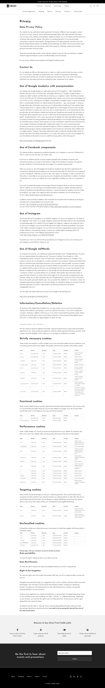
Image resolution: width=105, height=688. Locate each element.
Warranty (58, 11)
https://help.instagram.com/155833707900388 (39, 235)
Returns (49, 11)
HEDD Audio (55, 684)
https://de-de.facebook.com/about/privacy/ (39, 195)
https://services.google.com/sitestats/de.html (34, 296)
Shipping (41, 11)
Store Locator (78, 11)
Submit (74, 659)
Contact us (67, 11)
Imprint (37, 676)
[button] (39, 6)
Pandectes (30, 324)
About (13, 676)
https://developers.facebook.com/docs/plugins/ (66, 207)
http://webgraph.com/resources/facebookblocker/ (42, 204)
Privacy (45, 676)
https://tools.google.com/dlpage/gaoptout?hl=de (35, 141)
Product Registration (29, 11)
